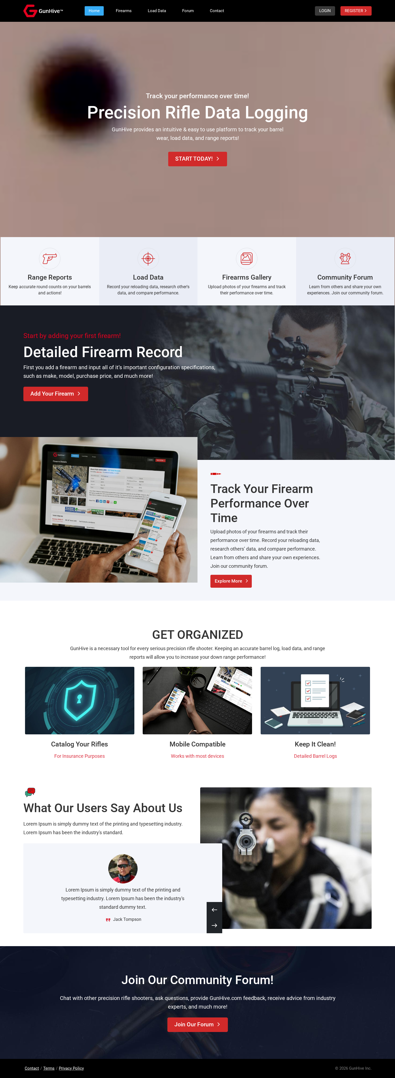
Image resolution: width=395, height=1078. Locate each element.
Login (325, 10)
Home (94, 10)
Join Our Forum (197, 1024)
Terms (49, 1068)
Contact (217, 10)
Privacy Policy (71, 1068)
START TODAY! (197, 159)
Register (356, 10)
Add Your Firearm (55, 393)
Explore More (232, 581)
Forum (188, 10)
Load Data (157, 10)
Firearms (124, 10)
